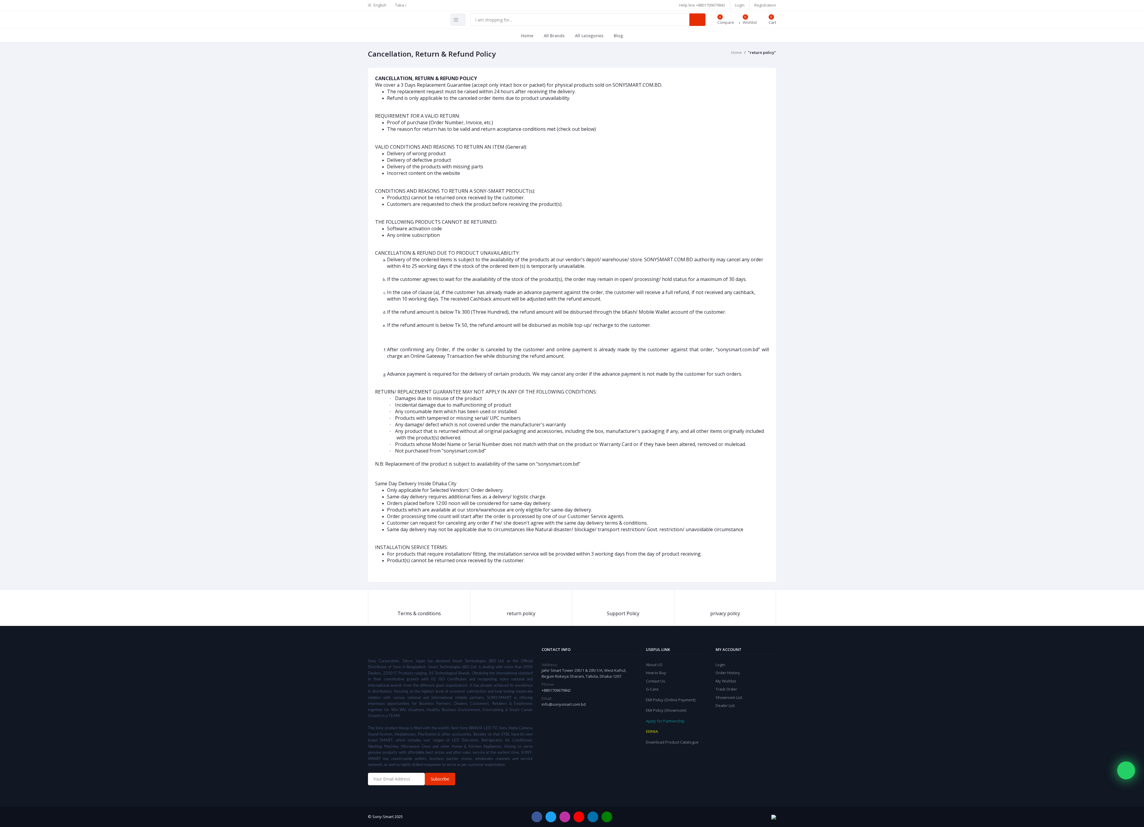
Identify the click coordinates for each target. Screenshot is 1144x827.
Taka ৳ (400, 5)
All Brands (554, 35)
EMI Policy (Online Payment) (670, 699)
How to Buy (656, 672)
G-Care (652, 689)
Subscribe (440, 779)
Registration (765, 5)
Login (739, 5)
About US (654, 664)
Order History (728, 672)
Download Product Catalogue (672, 742)
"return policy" (762, 52)
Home (527, 35)
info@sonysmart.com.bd (564, 704)
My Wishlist (726, 681)
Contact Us (655, 681)
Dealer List (725, 705)
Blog (618, 35)
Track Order (726, 689)
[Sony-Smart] (500, 2)
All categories (589, 35)
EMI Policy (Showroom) (666, 710)
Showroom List (729, 697)
